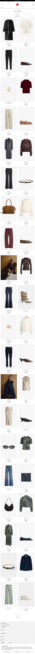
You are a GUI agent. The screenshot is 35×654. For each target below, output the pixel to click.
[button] (0, 3)
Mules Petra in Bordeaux (26, 370)
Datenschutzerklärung (8, 649)
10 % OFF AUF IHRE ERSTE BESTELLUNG (17, 0)
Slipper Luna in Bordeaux (26, 73)
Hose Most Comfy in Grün (9, 608)
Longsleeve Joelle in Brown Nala (26, 281)
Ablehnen (28, 651)
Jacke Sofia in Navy (9, 400)
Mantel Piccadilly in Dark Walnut (8, 281)
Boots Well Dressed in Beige (26, 311)
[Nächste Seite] (21, 614)
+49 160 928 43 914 (7, 624)
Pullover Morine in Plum (26, 162)
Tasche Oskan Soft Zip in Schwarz (9, 519)
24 (19, 613)
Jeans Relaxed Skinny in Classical (9, 370)
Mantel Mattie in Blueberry (9, 162)
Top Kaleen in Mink (26, 400)
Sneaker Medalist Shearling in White (26, 608)
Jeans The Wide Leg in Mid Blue (8, 489)
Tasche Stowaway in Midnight (26, 489)
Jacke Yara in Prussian (26, 519)
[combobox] (18, 8)
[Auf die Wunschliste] (16, 19)
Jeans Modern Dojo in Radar (9, 311)
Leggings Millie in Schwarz (9, 73)
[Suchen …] (33, 8)
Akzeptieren (17, 651)
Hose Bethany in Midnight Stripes (9, 192)
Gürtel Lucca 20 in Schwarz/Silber (26, 192)
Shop (15, 9)
